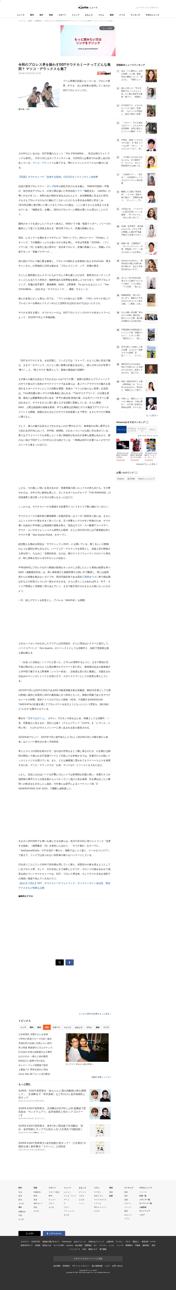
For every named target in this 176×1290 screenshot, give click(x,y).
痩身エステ (92, 1249)
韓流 (35, 1207)
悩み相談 (78, 1245)
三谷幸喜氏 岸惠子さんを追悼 (33, 1034)
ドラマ (78, 191)
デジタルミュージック (131, 429)
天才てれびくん (36, 718)
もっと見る (151, 415)
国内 (32, 15)
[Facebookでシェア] (70, 962)
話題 (111, 1196)
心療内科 (109, 1241)
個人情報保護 (97, 1266)
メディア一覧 (144, 1199)
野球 (50, 1196)
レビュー (67, 1192)
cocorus (69, 1245)
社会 (20, 1192)
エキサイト (154, 7)
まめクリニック (80, 1241)
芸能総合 (37, 1192)
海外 (41, 15)
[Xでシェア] (60, 962)
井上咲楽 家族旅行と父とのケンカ (35, 1047)
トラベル (97, 1203)
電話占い (136, 1241)
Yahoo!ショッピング (146, 479)
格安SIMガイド (27, 1245)
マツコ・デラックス (43, 162)
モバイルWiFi (58, 1245)
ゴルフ (51, 1203)
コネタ (81, 1196)
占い (95, 1245)
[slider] (77, 52)
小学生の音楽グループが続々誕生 (35, 1038)
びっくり (82, 1192)
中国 (20, 1215)
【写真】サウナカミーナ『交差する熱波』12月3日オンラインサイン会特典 (58, 176)
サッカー (52, 1199)
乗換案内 (129, 1245)
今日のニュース (152, 15)
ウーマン (103, 1245)
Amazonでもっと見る (145, 464)
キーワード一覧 (145, 1203)
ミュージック (142, 429)
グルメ (66, 1207)
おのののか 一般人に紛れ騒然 (33, 1056)
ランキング (135, 15)
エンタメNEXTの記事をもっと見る (94, 1014)
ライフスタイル (100, 1199)
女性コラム (98, 1196)
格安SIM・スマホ (149, 1241)
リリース (143, 1192)
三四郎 (85, 576)
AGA (84, 1249)
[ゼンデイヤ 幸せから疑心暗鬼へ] (87, 1047)
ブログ (127, 1241)
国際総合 (22, 1211)
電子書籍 (102, 1249)
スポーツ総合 (54, 1192)
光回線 (37, 1245)
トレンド (75, 15)
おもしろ (89, 15)
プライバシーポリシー (81, 1266)
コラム (101, 15)
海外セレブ (38, 1203)
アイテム (119, 1241)
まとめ (21, 1203)
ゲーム (66, 1199)
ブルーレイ (121, 429)
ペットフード (75, 1249)
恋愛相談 (88, 1245)
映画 (35, 1196)
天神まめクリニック (96, 1241)
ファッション (69, 1211)
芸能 (51, 15)
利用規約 (66, 1266)
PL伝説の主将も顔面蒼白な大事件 (35, 1052)
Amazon (120, 479)
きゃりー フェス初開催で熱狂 (33, 1065)
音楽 (35, 1199)
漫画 (112, 15)
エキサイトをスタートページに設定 (88, 1258)
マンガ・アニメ (70, 1196)
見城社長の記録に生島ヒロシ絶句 (35, 1043)
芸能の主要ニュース (100, 1077)
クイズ (122, 15)
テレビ (152, 429)
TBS (89, 298)
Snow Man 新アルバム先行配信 (34, 1074)
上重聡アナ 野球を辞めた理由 (33, 1069)
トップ (23, 1027)
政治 (20, 1199)
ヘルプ (142, 1215)
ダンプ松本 (53, 186)
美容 (153, 1245)
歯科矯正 (145, 1245)
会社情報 (56, 1266)
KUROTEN (35, 1241)
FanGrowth (67, 1241)
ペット (81, 1203)
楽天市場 (131, 479)
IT (64, 1203)
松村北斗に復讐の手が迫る (31, 1060)
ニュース (20, 15)
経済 (20, 1196)
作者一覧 (142, 1196)
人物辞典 (142, 1207)
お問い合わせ (117, 1266)
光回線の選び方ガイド (51, 1241)
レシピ (111, 1245)
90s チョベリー (100, 1207)
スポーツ (62, 15)
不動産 (137, 1245)
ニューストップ (141, 7)
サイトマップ (144, 1211)
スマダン (97, 1192)
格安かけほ (46, 1245)
